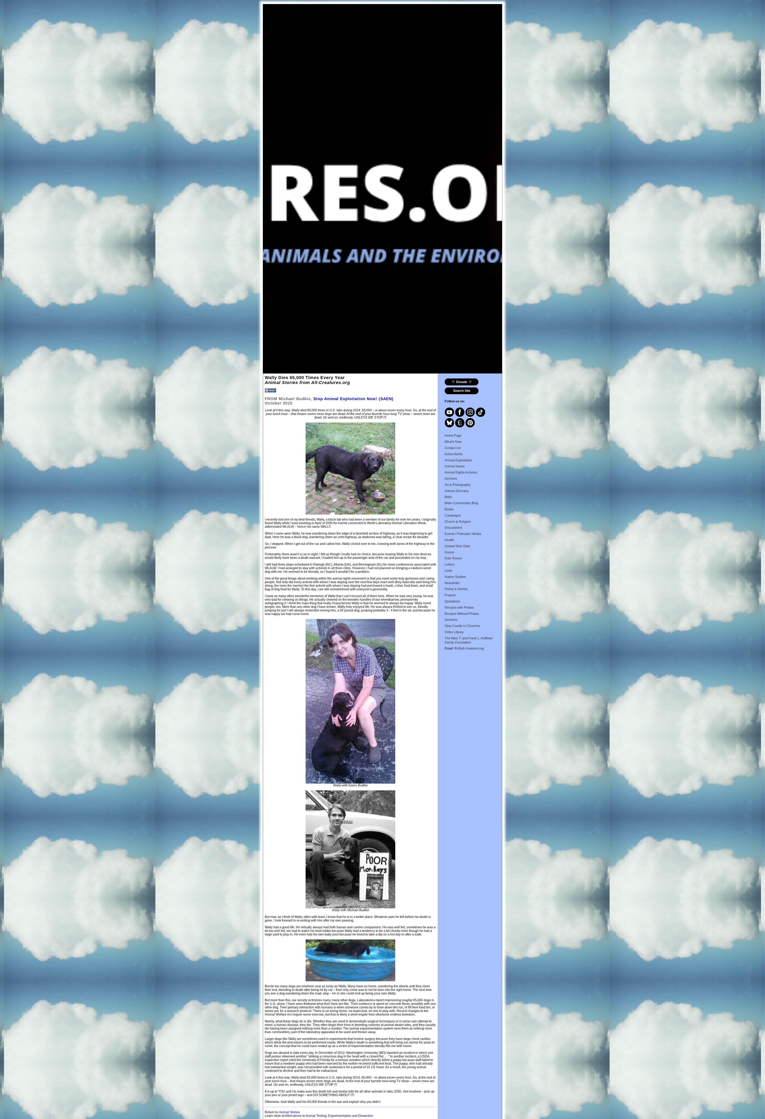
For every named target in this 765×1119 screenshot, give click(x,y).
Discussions (453, 527)
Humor (449, 552)
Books (449, 509)
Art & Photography (458, 484)
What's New (453, 441)
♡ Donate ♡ (462, 382)
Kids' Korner (453, 558)
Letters (449, 564)
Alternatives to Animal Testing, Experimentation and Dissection (329, 1115)
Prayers (450, 595)
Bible (448, 497)
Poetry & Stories (456, 589)
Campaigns (453, 515)
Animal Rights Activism (461, 472)
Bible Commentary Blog (461, 503)
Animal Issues (455, 466)
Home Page (453, 435)
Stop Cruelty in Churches (462, 626)
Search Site (461, 390)
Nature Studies (455, 577)
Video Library (454, 632)
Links (448, 570)
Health (449, 540)
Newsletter (452, 583)
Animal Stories (289, 1112)
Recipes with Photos (459, 607)
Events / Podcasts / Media (463, 533)
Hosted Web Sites (457, 546)
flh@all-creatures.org (469, 648)
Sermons (451, 619)
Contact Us (452, 448)
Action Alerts (453, 454)
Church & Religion (458, 521)
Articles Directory (457, 491)
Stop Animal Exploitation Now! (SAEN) (353, 399)
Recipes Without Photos (462, 613)
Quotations (452, 601)
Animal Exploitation (458, 460)
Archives (451, 478)
